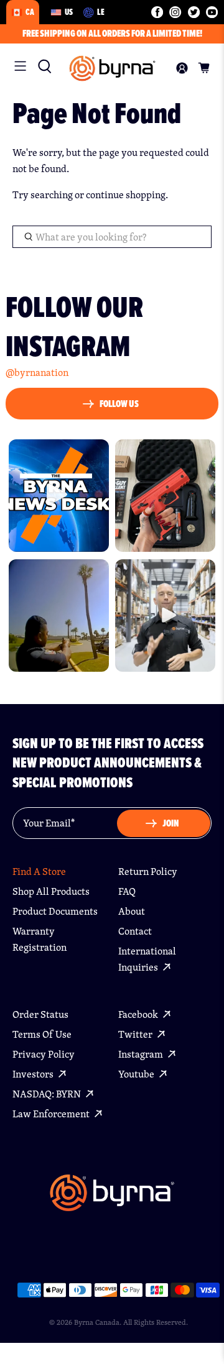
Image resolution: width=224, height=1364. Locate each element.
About (131, 911)
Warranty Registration (39, 939)
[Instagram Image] (59, 495)
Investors (33, 1074)
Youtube (137, 1074)
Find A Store (39, 871)
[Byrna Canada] (112, 68)
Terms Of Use (42, 1034)
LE (101, 12)
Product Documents (55, 911)
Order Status (40, 1014)
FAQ (127, 891)
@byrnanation (37, 372)
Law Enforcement (51, 1114)
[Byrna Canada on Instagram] (175, 12)
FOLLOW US (119, 403)
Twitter (136, 1034)
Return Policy (147, 871)
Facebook (139, 1014)
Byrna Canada (96, 1322)
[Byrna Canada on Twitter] (194, 12)
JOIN (170, 823)
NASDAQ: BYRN (47, 1094)
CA (30, 12)
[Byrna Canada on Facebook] (157, 12)
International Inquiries (147, 959)
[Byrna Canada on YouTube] (212, 12)
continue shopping (126, 195)
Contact (135, 931)
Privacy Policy (43, 1054)
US (69, 12)
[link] (41, 66)
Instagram (141, 1054)
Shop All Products (51, 891)
